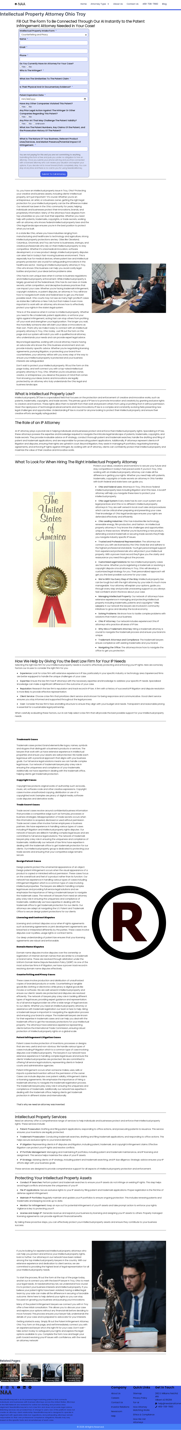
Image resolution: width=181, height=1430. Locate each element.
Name (23, 38)
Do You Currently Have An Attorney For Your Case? (47, 63)
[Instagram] (7, 1387)
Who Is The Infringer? (31, 70)
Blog (164, 3)
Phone (23, 55)
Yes (23, 66)
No (30, 66)
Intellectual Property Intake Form (37, 30)
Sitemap (137, 1393)
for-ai (136, 1402)
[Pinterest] (30, 1387)
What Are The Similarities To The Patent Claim (44, 78)
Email (23, 47)
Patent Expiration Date (32, 95)
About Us (118, 3)
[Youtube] (18, 1387)
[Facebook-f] (1, 1387)
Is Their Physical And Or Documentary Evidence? (45, 86)
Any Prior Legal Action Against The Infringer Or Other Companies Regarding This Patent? (47, 112)
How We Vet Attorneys (139, 1421)
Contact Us (132, 3)
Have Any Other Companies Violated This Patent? (46, 103)
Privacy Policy (140, 1397)
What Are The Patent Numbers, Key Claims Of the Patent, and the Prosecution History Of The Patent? (52, 129)
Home (83, 3)
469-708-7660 (150, 3)
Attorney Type (98, 3)
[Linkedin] (24, 1387)
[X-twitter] (12, 1387)
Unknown (40, 123)
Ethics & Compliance (143, 1414)
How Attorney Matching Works (141, 1408)
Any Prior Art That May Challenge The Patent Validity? (48, 120)
